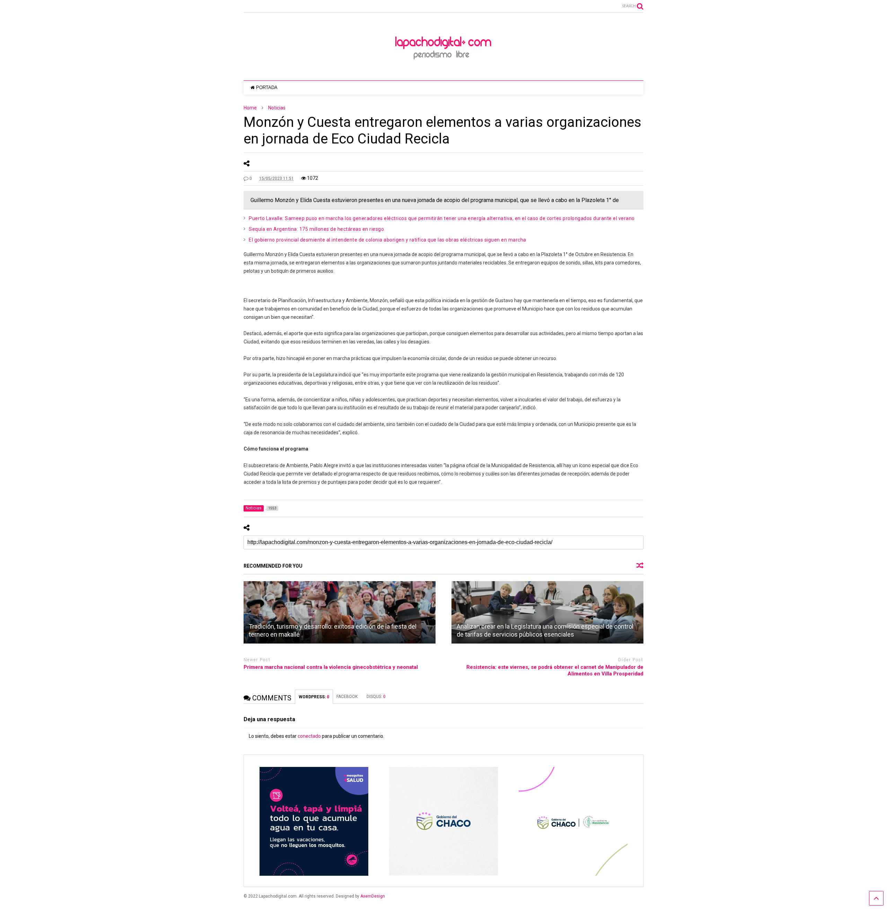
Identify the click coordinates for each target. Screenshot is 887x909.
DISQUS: (376, 696)
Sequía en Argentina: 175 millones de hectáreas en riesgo (316, 229)
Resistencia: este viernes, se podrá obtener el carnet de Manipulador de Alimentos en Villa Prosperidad (554, 670)
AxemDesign (372, 896)
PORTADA (267, 87)
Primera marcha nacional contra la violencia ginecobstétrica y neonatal (331, 667)
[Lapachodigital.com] (443, 68)
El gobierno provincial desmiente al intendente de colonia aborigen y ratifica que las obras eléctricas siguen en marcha (387, 240)
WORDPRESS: (314, 696)
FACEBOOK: (348, 696)
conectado (309, 736)
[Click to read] (340, 612)
